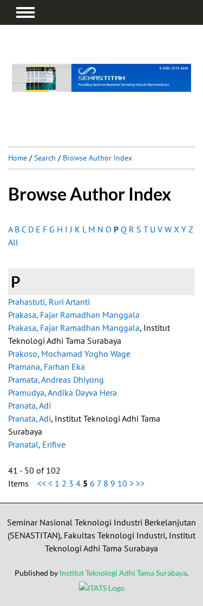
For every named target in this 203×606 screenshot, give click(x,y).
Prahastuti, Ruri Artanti (49, 301)
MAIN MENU (25, 12)
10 (122, 483)
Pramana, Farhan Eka (46, 366)
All (13, 242)
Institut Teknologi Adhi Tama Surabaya (123, 572)
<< (41, 483)
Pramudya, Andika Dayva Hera (62, 392)
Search (45, 158)
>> (140, 483)
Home (17, 158)
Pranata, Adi (29, 405)
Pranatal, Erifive (37, 444)
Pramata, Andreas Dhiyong (56, 379)
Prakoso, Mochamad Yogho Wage (69, 353)
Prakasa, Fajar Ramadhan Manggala (74, 314)
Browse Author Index (97, 158)
